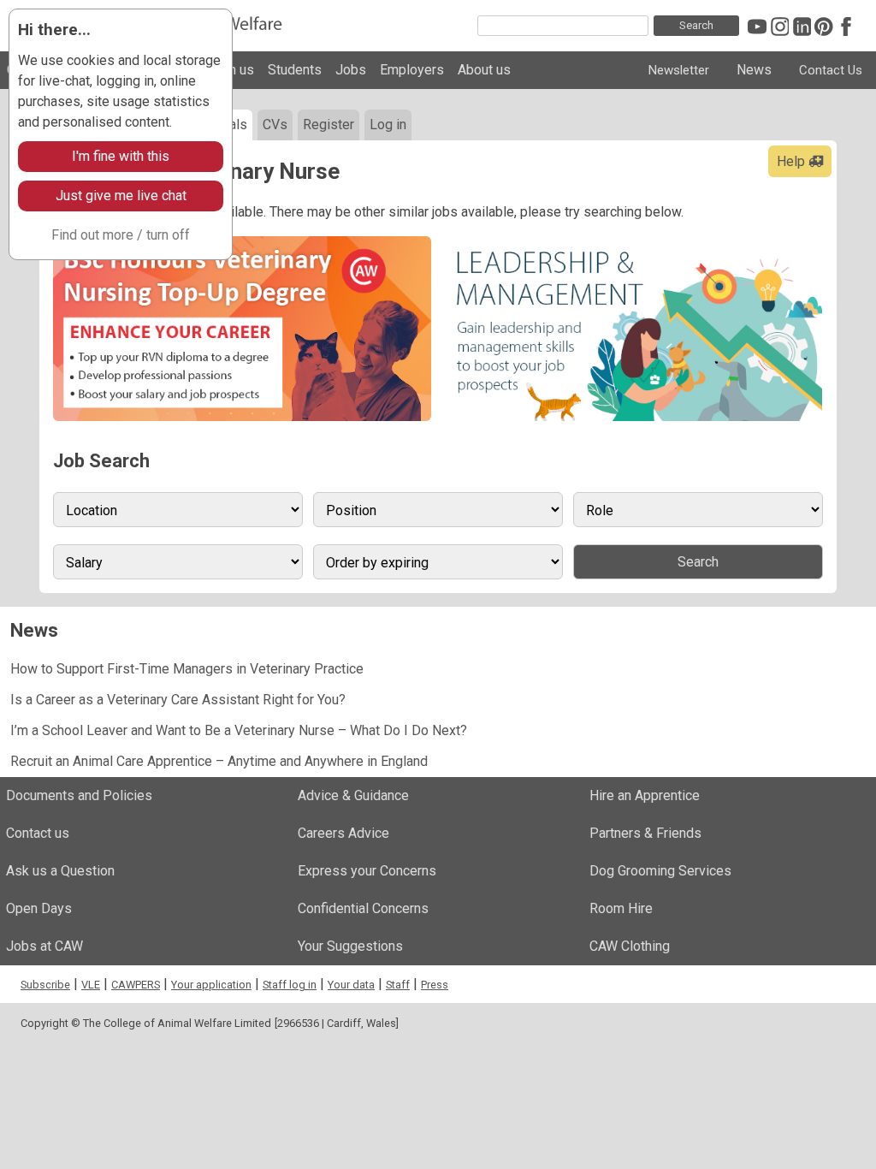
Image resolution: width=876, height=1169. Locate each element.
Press (434, 984)
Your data (351, 984)
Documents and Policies (79, 795)
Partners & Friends (645, 833)
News (754, 70)
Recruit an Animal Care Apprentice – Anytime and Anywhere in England (219, 761)
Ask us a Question (60, 871)
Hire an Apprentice (644, 795)
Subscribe (45, 984)
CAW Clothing (629, 946)
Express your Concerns (367, 871)
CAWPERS (135, 984)
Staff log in (290, 984)
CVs (275, 124)
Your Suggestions (350, 946)
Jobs (350, 70)
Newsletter (678, 70)
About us (484, 70)
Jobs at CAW (44, 946)
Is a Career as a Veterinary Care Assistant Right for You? (178, 699)
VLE (90, 984)
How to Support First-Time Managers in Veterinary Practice (187, 669)
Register (328, 124)
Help (792, 161)
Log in (388, 124)
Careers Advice (343, 833)
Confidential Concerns (363, 908)
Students (295, 70)
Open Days (39, 908)
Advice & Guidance (353, 795)
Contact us (37, 833)
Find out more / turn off (120, 235)
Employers (412, 70)
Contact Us (830, 70)
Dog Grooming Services (660, 871)
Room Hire (621, 908)
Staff (398, 984)
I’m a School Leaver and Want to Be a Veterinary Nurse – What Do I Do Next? (238, 730)
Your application (211, 984)
